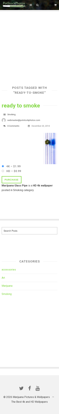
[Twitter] (21, 388)
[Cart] (55, 5)
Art (3, 277)
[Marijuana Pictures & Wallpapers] (14, 5)
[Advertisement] (29, 41)
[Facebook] (29, 388)
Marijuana (7, 285)
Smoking (11, 114)
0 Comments (13, 126)
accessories (9, 269)
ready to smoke (21, 105)
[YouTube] (37, 388)
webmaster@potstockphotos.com (23, 120)
